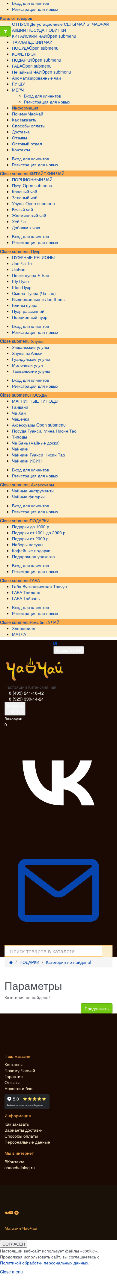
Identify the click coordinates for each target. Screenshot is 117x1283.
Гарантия (13, 1076)
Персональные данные (27, 1142)
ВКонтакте (14, 1162)
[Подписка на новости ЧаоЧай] (58, 942)
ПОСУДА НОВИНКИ (46, 30)
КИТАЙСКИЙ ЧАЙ (47, 173)
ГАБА (35, 580)
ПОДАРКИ (40, 520)
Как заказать (16, 1124)
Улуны (36, 341)
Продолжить (97, 1008)
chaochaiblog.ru (19, 1168)
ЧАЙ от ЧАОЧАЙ (93, 24)
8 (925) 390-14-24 (26, 699)
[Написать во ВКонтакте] (58, 833)
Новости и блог (19, 1088)
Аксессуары (42, 485)
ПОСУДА (38, 395)
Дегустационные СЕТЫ (53, 24)
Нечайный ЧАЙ (44, 622)
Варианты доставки (23, 1130)
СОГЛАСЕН (13, 1244)
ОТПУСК (20, 24)
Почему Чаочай (19, 1070)
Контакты (13, 1064)
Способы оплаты (21, 1136)
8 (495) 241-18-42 (26, 693)
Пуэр (35, 251)
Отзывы (12, 1082)
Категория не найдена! (68, 962)
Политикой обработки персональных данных (44, 1263)
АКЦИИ (19, 30)
